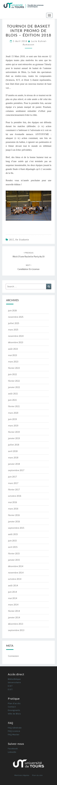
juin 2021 (12, 399)
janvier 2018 (14, 463)
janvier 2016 (14, 521)
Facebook (13, 748)
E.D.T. (10, 689)
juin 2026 (12, 310)
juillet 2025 (13, 323)
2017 (11, 239)
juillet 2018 (13, 444)
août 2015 (13, 534)
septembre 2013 (16, 630)
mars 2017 (13, 483)
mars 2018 (13, 457)
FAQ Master (13, 734)
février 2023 (14, 367)
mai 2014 (12, 598)
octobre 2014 (14, 578)
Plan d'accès (14, 703)
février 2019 (14, 431)
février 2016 (14, 515)
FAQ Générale (15, 727)
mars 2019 (13, 425)
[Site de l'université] (28, 765)
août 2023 (13, 348)
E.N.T (10, 686)
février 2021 (14, 406)
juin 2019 (12, 419)
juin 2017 (12, 476)
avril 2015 (13, 546)
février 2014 (14, 610)
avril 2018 (13, 451)
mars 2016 (13, 508)
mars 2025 (13, 329)
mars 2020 (13, 412)
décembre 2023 (15, 342)
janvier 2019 (14, 438)
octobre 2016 (14, 495)
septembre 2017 (16, 470)
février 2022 (14, 380)
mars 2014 (13, 604)
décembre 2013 (15, 623)
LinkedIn (12, 752)
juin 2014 (12, 591)
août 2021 (13, 393)
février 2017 (14, 489)
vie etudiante (22, 239)
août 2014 (13, 585)
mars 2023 (13, 361)
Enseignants (14, 710)
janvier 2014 (14, 617)
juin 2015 (12, 540)
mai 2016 (12, 502)
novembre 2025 (15, 316)
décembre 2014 (15, 566)
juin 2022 (12, 374)
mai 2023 (12, 355)
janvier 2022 (14, 387)
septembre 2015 (16, 527)
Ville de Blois (14, 713)
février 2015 (14, 553)
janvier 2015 (14, 559)
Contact (12, 706)
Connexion (13, 655)
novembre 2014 (15, 572)
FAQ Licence (14, 731)
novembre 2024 (15, 335)
